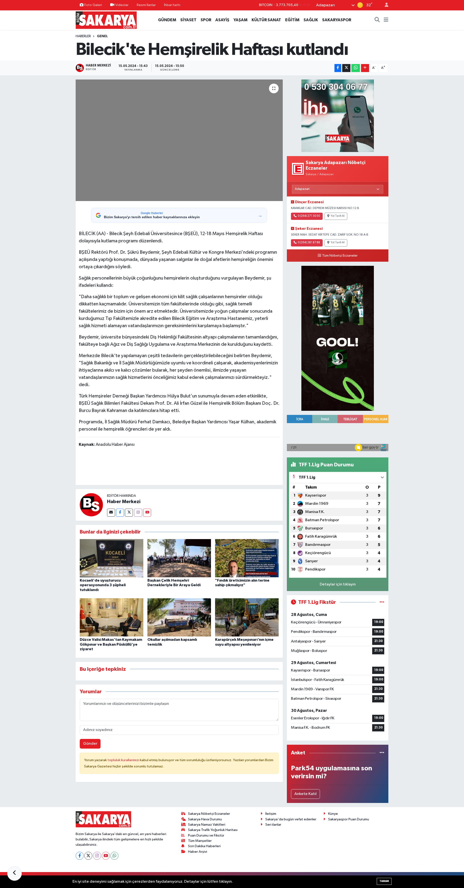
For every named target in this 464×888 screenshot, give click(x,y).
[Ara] (377, 20)
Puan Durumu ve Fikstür (206, 835)
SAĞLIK (311, 20)
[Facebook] (120, 513)
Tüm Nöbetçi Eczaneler (340, 255)
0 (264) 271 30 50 (309, 216)
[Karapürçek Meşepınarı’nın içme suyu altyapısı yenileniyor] (247, 617)
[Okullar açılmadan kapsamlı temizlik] (179, 617)
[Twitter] (129, 513)
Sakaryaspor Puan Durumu (348, 819)
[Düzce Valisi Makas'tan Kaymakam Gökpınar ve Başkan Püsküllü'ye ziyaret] (111, 617)
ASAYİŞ (222, 20)
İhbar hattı (172, 5)
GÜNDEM (167, 20)
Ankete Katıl (305, 794)
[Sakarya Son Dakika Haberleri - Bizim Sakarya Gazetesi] (106, 20)
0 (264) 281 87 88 (309, 242)
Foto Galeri (93, 5)
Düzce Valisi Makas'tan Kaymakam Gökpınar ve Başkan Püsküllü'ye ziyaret (111, 644)
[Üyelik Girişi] (384, 5)
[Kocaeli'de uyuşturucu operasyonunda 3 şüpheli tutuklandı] (111, 558)
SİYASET (188, 20)
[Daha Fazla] (365, 68)
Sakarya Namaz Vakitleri (206, 824)
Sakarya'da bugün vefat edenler (290, 819)
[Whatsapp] (114, 856)
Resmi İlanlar (146, 5)
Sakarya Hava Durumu (205, 819)
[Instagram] (138, 513)
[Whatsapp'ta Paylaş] (355, 68)
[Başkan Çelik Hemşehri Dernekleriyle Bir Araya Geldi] (179, 558)
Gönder (90, 744)
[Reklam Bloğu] (337, 116)
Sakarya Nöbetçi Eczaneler (209, 814)
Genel (102, 36)
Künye (333, 814)
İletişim (270, 814)
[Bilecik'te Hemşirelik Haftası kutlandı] (179, 140)
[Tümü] (382, 753)
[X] (88, 856)
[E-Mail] (111, 513)
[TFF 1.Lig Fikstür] (382, 602)
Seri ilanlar (273, 824)
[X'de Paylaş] (346, 68)
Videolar (122, 5)
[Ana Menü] (386, 20)
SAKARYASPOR (336, 20)
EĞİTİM (292, 20)
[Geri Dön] (14, 873)
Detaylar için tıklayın (338, 584)
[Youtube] (147, 513)
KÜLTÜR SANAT (266, 20)
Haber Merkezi (123, 501)
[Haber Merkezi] (91, 505)
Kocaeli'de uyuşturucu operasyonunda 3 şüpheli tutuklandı (103, 585)
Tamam (384, 881)
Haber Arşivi (197, 851)
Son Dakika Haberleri (204, 846)
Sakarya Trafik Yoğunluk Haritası (213, 830)
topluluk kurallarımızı (124, 760)
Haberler (83, 36)
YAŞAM (240, 20)
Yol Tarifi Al (338, 216)
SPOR (206, 20)
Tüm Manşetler (200, 841)
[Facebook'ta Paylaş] (337, 68)
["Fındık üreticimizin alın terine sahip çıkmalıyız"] (247, 558)
